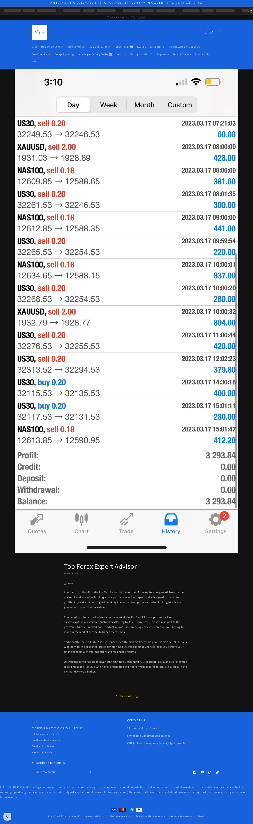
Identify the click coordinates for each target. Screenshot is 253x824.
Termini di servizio (42, 752)
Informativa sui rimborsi (95, 816)
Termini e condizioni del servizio (150, 816)
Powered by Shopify (72, 816)
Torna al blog (128, 696)
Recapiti (201, 816)
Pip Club (58, 816)
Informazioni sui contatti (46, 734)
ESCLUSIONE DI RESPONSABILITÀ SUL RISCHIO (57, 728)
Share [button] (71, 583)
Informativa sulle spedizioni (181, 816)
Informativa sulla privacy (121, 816)
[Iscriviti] (90, 772)
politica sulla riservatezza (46, 740)
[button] (204, 32)
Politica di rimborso (43, 746)
